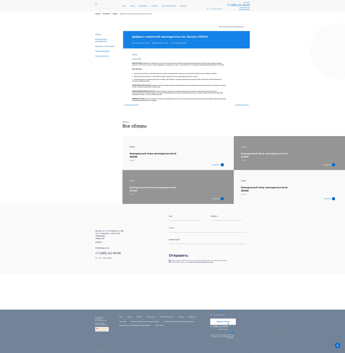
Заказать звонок (244, 9)
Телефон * (214, 216)
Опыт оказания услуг (169, 6)
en (246, 2)
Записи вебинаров (102, 51)
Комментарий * (174, 240)
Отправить (178, 255)
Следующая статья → (242, 105)
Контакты (183, 6)
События (154, 6)
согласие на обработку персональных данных (200, 262)
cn (248, 2)
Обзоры (98, 34)
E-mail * (172, 228)
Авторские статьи (101, 56)
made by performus (100, 350)
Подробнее (216, 165)
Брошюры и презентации (104, 46)
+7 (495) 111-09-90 (238, 5)
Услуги (132, 6)
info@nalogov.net (245, 7)
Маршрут (98, 242)
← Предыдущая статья (130, 105)
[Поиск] (239, 2)
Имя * (171, 216)
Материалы (143, 6)
